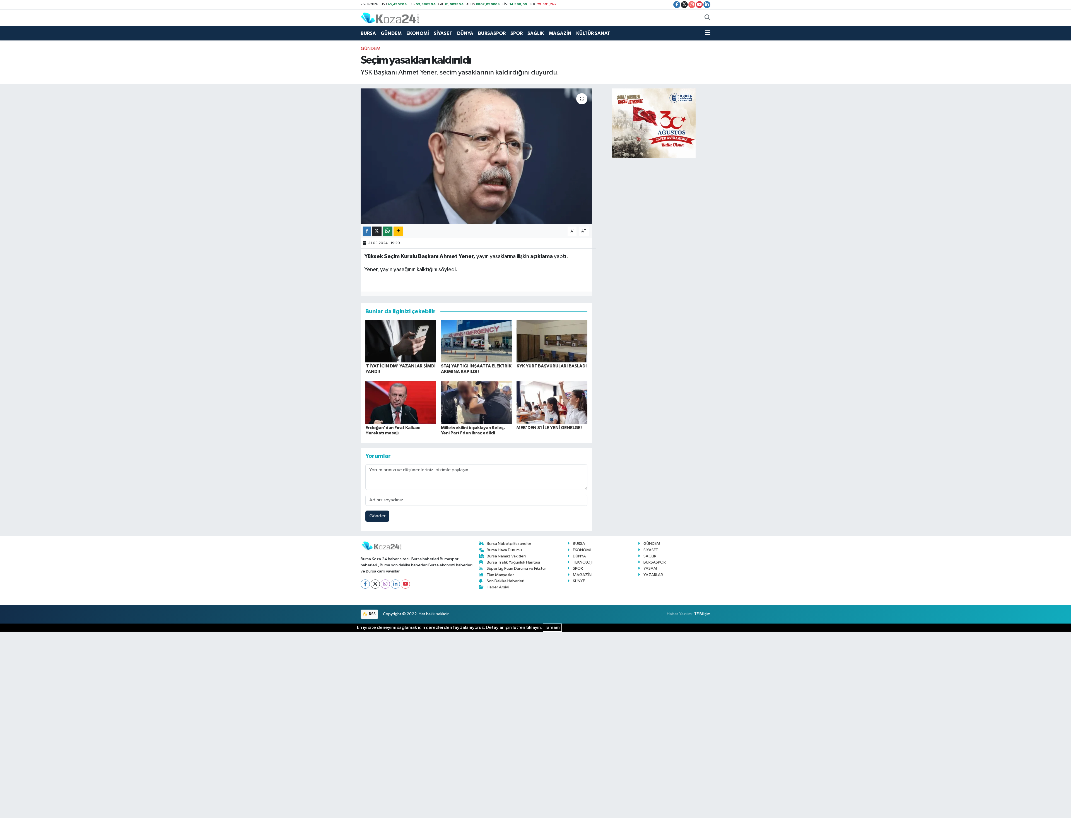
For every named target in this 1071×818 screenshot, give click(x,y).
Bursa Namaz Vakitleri (506, 556)
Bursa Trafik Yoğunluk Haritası (513, 562)
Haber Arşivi (498, 587)
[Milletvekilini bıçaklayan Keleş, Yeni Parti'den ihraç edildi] (476, 402)
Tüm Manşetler (500, 575)
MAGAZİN (560, 33)
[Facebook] (365, 584)
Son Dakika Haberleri (505, 581)
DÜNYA (465, 33)
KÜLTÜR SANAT (593, 33)
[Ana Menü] (707, 33)
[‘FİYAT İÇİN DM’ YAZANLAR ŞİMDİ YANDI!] (400, 341)
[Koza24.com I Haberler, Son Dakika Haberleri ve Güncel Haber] (390, 17)
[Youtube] (405, 584)
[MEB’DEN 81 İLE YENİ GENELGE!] (552, 402)
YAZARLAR (653, 575)
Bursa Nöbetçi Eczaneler (509, 544)
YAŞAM (650, 568)
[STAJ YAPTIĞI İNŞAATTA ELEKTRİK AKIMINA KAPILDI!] (476, 341)
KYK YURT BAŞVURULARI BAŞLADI (552, 366)
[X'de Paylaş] (377, 231)
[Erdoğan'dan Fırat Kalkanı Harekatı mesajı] (400, 402)
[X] (375, 584)
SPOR (516, 33)
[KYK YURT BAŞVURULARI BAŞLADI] (552, 341)
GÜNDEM (391, 33)
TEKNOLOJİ (582, 562)
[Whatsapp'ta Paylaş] (387, 231)
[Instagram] (385, 584)
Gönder (377, 516)
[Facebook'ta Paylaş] (367, 231)
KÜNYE (579, 581)
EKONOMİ (417, 33)
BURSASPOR (492, 33)
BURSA (368, 33)
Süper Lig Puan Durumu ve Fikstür (516, 568)
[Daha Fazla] (398, 231)
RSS (372, 614)
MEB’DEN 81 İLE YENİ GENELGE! (549, 427)
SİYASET (443, 33)
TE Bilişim (702, 614)
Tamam (552, 627)
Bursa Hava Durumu (504, 550)
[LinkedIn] (395, 584)
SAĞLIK (535, 33)
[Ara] (707, 18)
